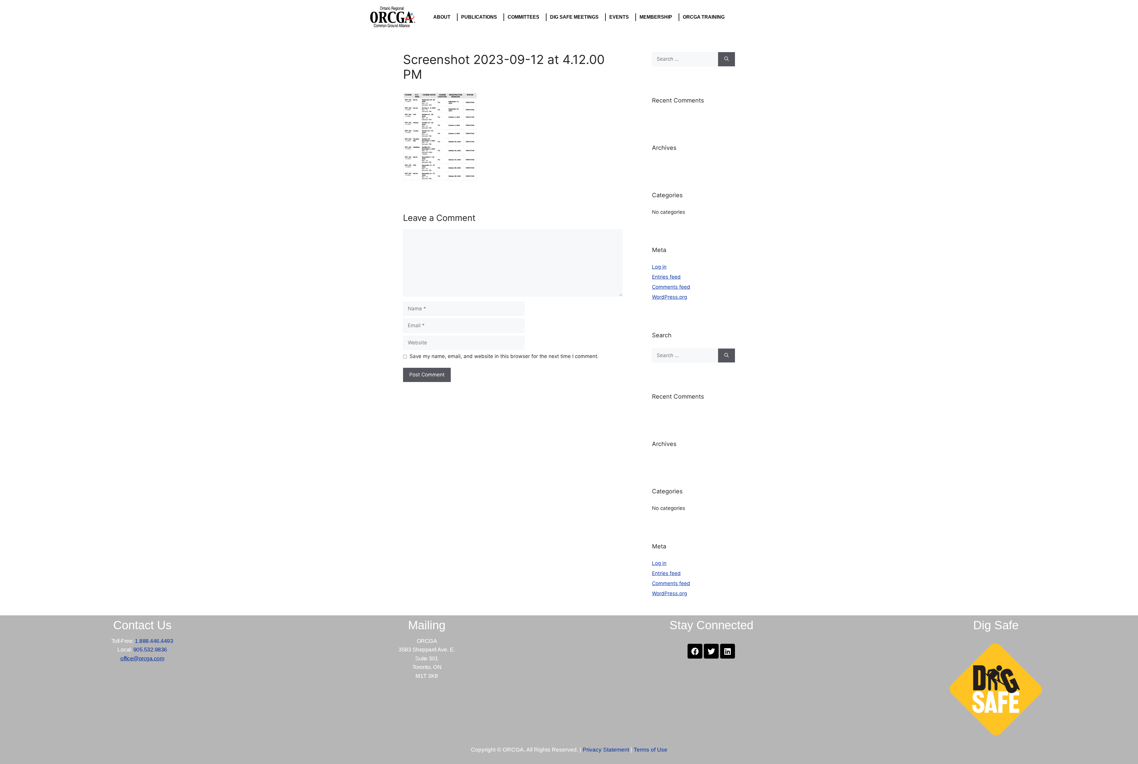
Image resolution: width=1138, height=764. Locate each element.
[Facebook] (695, 651)
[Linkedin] (727, 651)
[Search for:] (685, 59)
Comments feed (671, 287)
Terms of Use (650, 750)
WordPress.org (669, 297)
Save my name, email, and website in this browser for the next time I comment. (504, 356)
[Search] (726, 59)
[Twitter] (711, 651)
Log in (659, 267)
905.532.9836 (150, 649)
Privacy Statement (606, 750)
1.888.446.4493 (154, 641)
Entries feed (666, 277)
